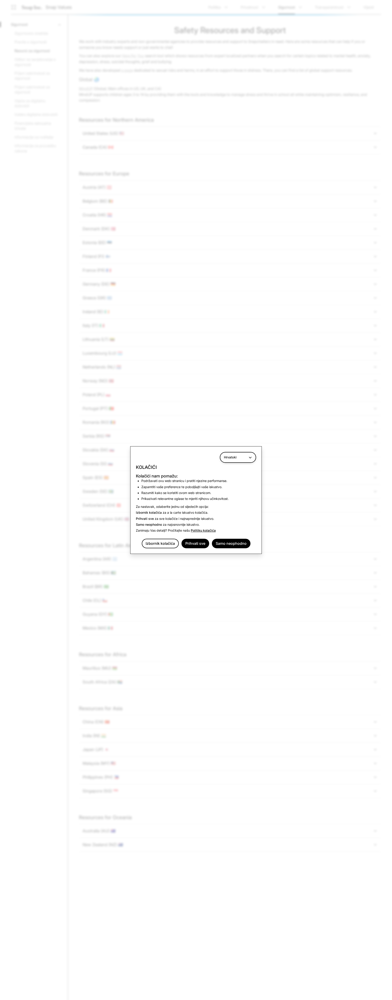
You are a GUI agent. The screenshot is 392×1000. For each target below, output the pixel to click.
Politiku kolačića (203, 531)
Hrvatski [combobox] (230, 457)
